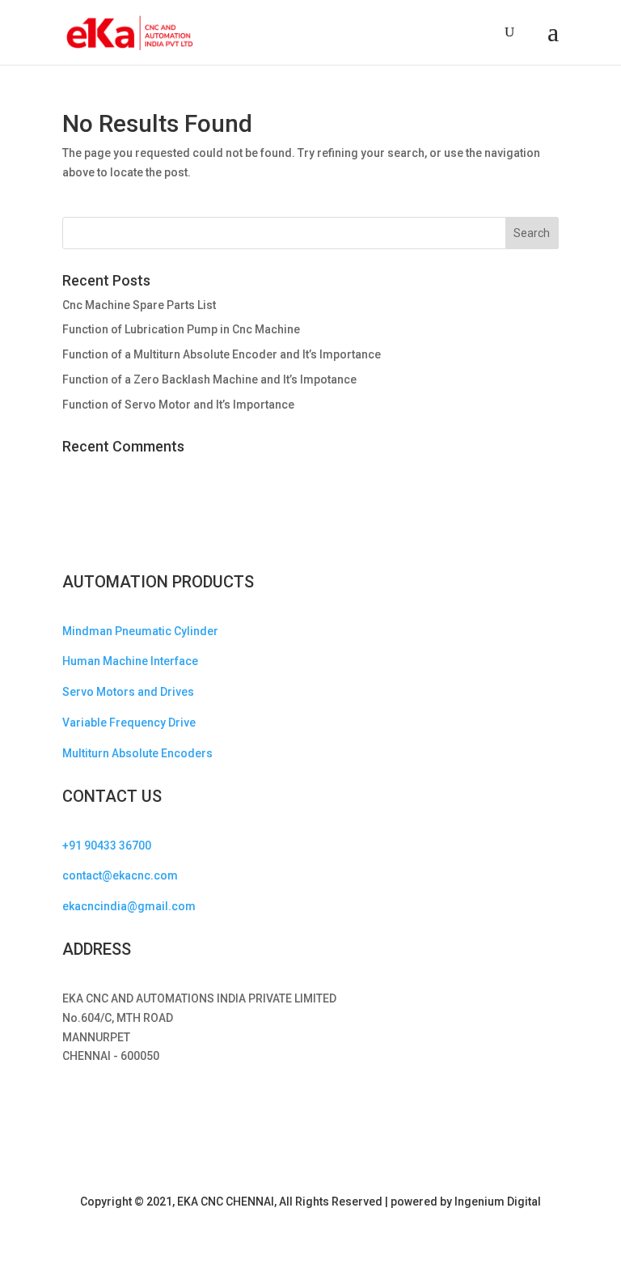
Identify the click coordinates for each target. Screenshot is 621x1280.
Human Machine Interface (130, 661)
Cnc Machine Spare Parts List (139, 305)
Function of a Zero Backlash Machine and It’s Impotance (209, 379)
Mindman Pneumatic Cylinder (140, 631)
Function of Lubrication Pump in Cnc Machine (181, 329)
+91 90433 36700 (106, 845)
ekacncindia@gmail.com (129, 906)
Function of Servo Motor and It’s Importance (178, 404)
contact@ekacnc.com (120, 875)
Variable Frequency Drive (129, 722)
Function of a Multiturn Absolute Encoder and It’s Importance (221, 354)
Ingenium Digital (497, 1201)
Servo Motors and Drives (128, 691)
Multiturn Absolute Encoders (137, 753)
